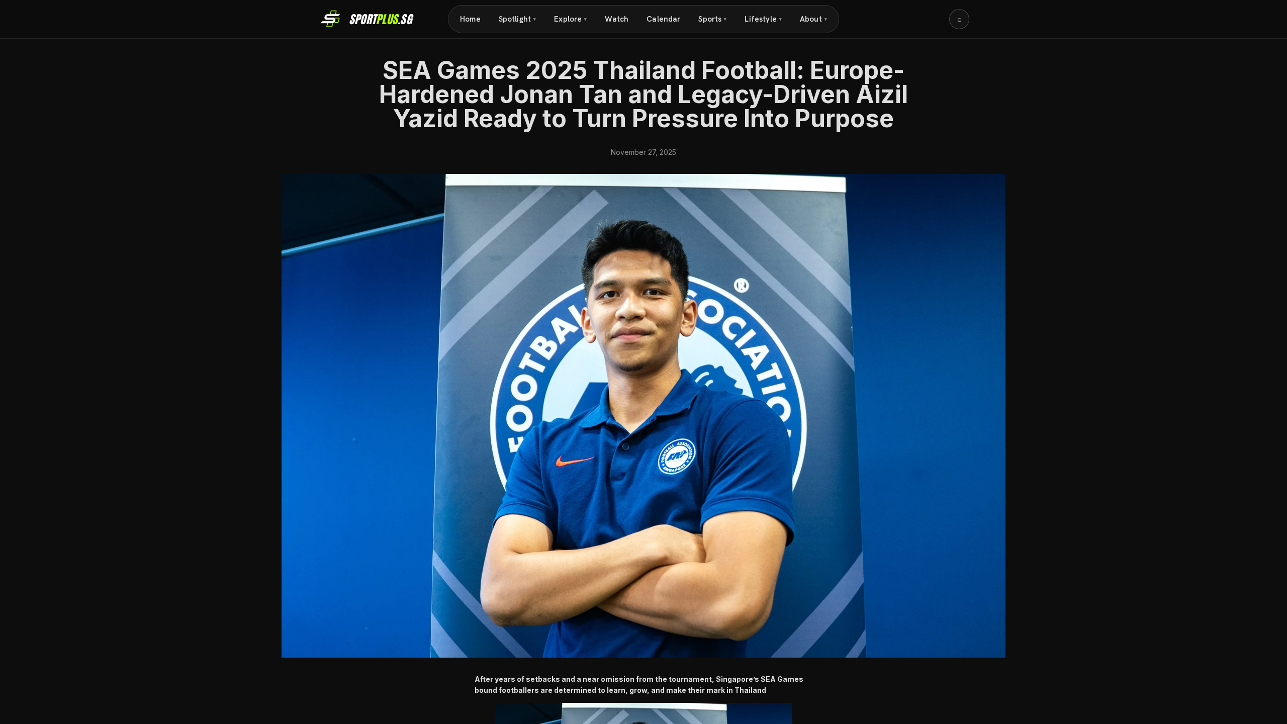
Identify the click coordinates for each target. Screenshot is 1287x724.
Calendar (663, 19)
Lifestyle (763, 19)
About (813, 19)
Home (470, 19)
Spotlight (517, 19)
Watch (616, 19)
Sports (712, 19)
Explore (570, 19)
